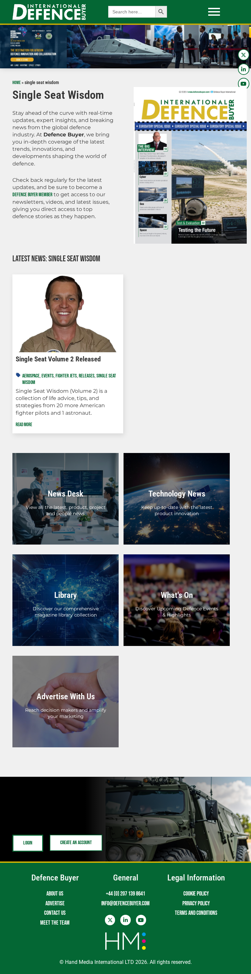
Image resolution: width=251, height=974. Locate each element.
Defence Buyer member (32, 195)
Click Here (66, 506)
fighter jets (66, 376)
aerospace (31, 376)
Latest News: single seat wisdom (56, 259)
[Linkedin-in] (243, 69)
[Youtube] (243, 83)
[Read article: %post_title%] (67, 313)
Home (16, 82)
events (48, 376)
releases (86, 376)
